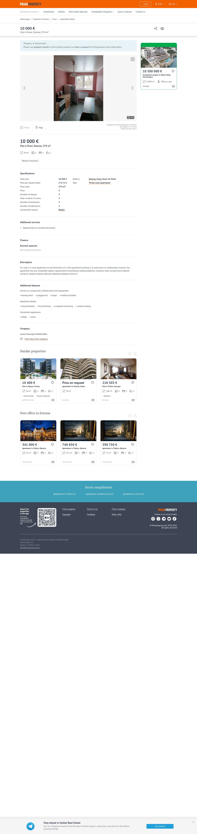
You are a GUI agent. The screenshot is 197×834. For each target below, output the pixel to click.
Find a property (68, 509)
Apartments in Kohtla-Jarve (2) (99, 494)
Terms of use (92, 509)
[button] (145, 4)
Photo (26, 127)
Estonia (92, 179)
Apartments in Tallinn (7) (64, 494)
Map (41, 127)
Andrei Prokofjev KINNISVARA (33, 334)
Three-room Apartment (99, 182)
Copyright (66, 514)
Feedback (91, 514)
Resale (62, 209)
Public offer (117, 514)
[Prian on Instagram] (153, 519)
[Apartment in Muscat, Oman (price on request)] (78, 380)
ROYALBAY (146, 86)
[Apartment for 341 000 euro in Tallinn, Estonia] (38, 442)
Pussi (99, 179)
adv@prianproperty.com (30, 547)
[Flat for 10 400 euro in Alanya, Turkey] (38, 380)
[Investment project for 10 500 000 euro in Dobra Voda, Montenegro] (159, 68)
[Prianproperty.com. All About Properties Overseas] (30, 4)
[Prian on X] (158, 519)
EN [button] (173, 4)
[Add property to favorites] (52, 383)
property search (41, 46)
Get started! (160, 826)
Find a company (118, 509)
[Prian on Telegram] (164, 519)
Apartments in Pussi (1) (133, 494)
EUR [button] (158, 4)
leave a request (82, 46)
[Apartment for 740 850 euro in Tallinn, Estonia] (78, 442)
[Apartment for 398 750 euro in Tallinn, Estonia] (118, 442)
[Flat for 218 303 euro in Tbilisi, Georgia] (118, 380)
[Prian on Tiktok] (174, 519)
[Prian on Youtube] (169, 519)
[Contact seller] (52, 400)
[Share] (155, 28)
